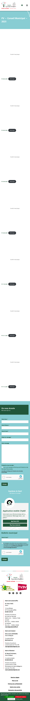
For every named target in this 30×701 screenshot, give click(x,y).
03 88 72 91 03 (9, 611)
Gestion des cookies (15, 687)
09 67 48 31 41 (9, 640)
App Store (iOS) (15, 521)
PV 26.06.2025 (4, 232)
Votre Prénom (5, 425)
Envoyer (5, 484)
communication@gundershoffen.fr (10, 547)
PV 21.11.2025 (4, 335)
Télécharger (12, 78)
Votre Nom (5, 419)
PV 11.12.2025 (4, 386)
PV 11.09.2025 (4, 284)
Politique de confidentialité (17, 545)
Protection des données (8, 465)
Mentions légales (15, 677)
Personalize (11, 699)
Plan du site (15, 680)
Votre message (5, 443)
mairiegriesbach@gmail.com (12, 646)
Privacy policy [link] (19, 699)
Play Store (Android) (15, 525)
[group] (8, 587)
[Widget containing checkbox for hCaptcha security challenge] (12, 477)
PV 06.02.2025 (4, 78)
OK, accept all (9, 697)
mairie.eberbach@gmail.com (12, 669)
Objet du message (7, 437)
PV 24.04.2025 (4, 181)
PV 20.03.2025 (4, 130)
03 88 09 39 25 (9, 660)
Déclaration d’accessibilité (15, 690)
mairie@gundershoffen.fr (11, 627)
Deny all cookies (21, 697)
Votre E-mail (5, 431)
